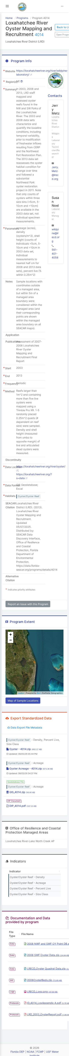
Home (9, 17)
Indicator (15, 871)
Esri (38, 692)
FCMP (40, 1051)
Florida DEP (17, 1051)
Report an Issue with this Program (28, 604)
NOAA (30, 1051)
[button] (10, 634)
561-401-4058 (55, 253)
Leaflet (21, 692)
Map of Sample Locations (23, 700)
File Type (12, 933)
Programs (22, 17)
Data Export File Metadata (26, 727)
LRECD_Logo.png (42, 991)
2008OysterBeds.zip (44, 980)
